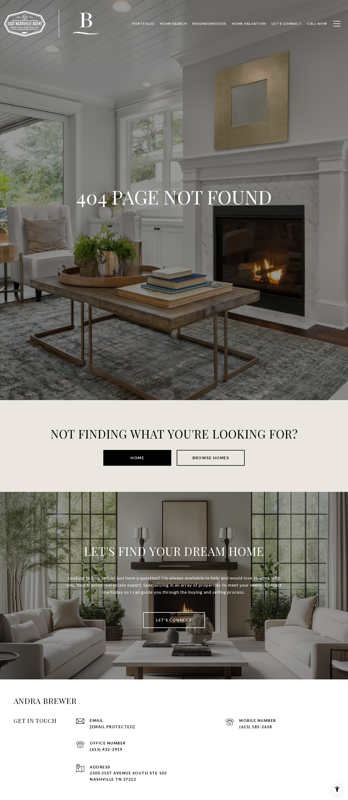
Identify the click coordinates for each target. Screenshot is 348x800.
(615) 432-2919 (106, 749)
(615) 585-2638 (255, 726)
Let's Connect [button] (174, 620)
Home (137, 457)
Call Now (317, 23)
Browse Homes (210, 457)
